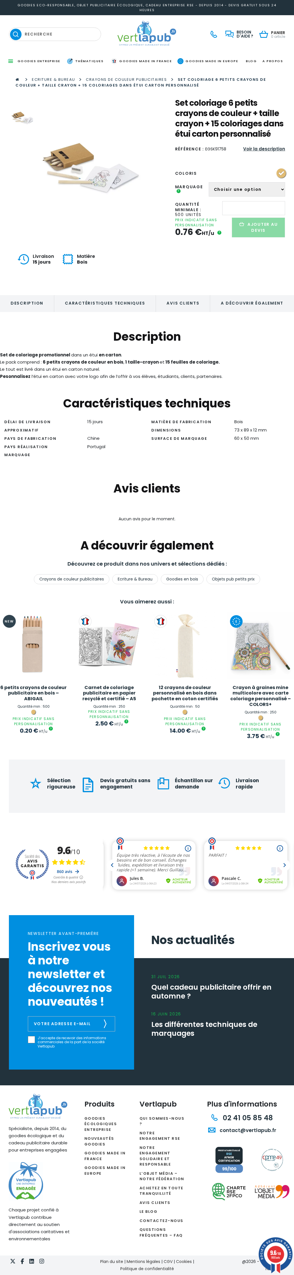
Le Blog (149, 1211)
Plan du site (111, 1261)
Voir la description (264, 149)
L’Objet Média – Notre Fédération (162, 1176)
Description (27, 303)
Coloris (186, 173)
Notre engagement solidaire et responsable (155, 1156)
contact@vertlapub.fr (247, 1130)
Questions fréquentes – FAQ (161, 1232)
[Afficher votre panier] (265, 35)
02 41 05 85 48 (247, 1118)
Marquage (189, 188)
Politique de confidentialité (147, 1269)
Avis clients (183, 303)
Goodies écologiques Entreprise (100, 1124)
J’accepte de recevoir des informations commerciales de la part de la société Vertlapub (72, 1042)
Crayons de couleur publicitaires (126, 79)
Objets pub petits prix (233, 579)
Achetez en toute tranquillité (161, 1190)
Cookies (184, 1261)
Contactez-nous (161, 1220)
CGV (168, 1261)
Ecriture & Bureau (53, 79)
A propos (272, 61)
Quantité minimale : (188, 207)
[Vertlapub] (146, 33)
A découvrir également (252, 303)
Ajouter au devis (262, 227)
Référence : (189, 149)
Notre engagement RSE (160, 1135)
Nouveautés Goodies (99, 1141)
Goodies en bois (182, 579)
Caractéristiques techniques (105, 303)
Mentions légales (143, 1261)
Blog (251, 61)
